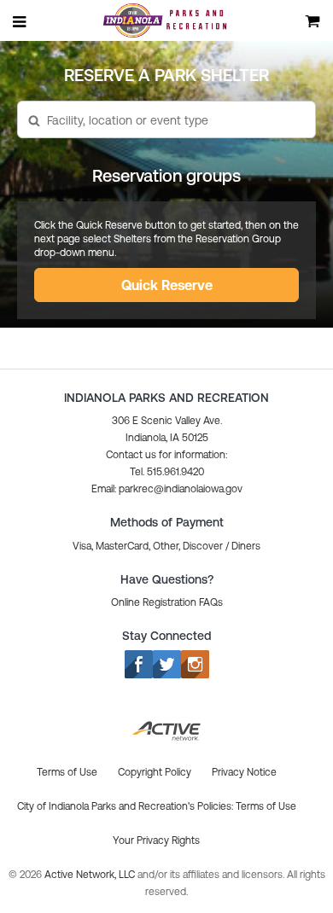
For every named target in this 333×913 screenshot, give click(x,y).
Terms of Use (266, 806)
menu (20, 21)
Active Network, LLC (90, 875)
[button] (166, 120)
